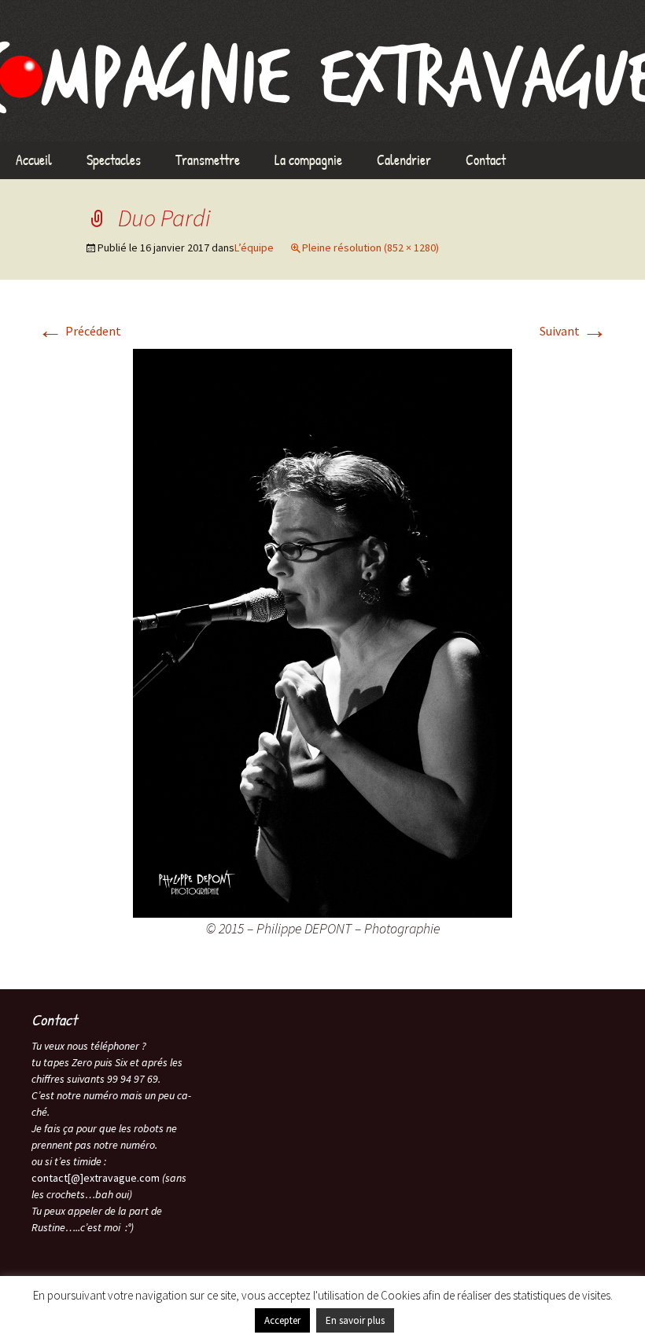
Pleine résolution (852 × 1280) (370, 247)
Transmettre (207, 160)
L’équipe (254, 247)
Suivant (573, 331)
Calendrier (404, 160)
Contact (486, 160)
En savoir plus (355, 1320)
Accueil (34, 160)
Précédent (79, 331)
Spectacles (114, 160)
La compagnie (308, 160)
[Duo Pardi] (322, 632)
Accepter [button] (282, 1320)
